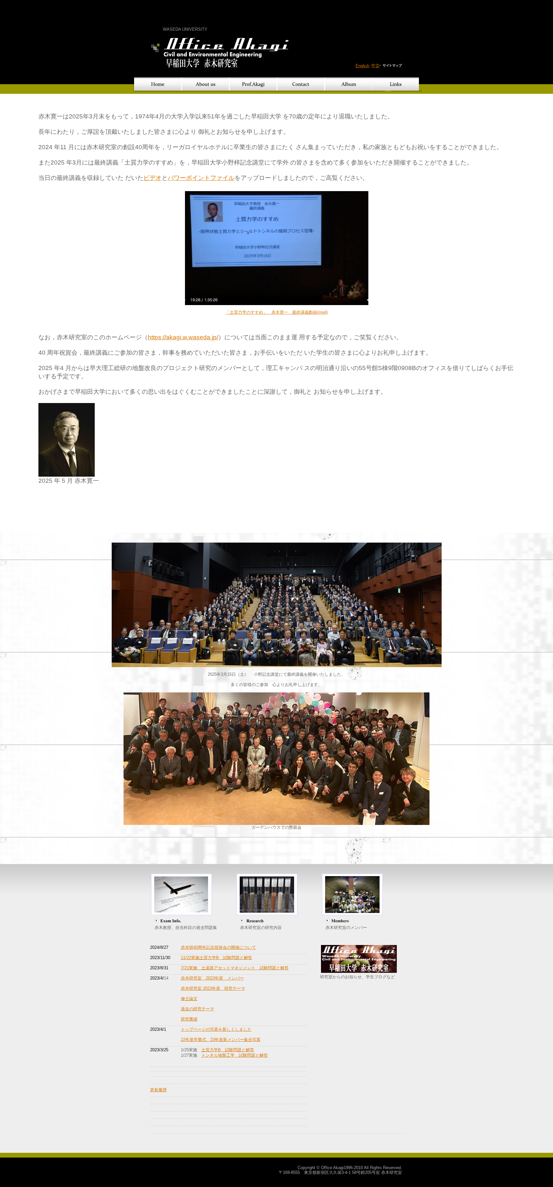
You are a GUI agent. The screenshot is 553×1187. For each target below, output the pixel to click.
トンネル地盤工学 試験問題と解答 (234, 1055)
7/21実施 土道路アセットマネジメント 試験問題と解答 (235, 967)
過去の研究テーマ (197, 1008)
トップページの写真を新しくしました (216, 1029)
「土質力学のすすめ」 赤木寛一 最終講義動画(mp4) (277, 312)
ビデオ (152, 177)
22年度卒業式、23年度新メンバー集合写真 (220, 1039)
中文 (375, 65)
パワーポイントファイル (201, 177)
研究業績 (189, 1019)
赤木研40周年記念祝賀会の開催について (218, 947)
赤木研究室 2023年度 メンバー (212, 978)
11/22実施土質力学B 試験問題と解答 (216, 957)
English (362, 65)
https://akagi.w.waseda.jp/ (183, 337)
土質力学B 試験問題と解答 (227, 1049)
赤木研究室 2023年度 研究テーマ (213, 988)
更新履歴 (158, 1089)
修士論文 (189, 998)
